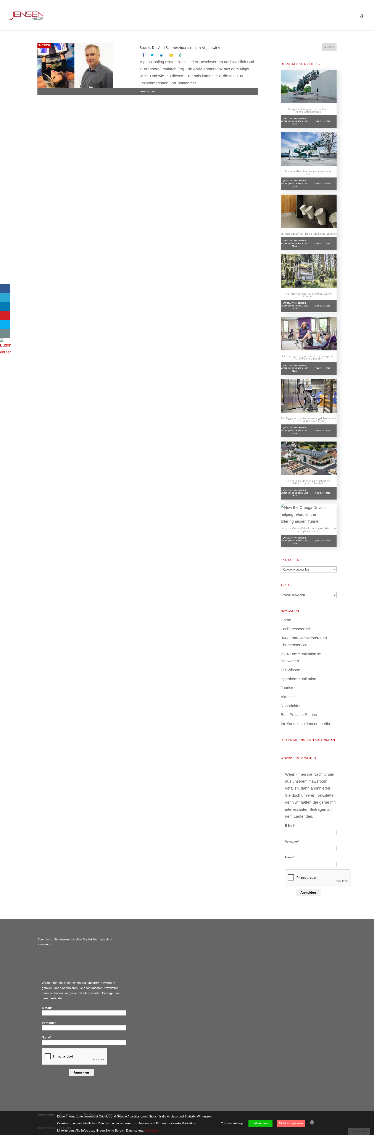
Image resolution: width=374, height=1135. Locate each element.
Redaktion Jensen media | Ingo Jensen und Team (294, 121)
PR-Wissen (290, 670)
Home (286, 620)
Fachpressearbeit (296, 629)
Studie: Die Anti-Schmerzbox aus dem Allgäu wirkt (180, 47)
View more (152, 1130)
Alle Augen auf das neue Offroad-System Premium (308, 295)
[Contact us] (5, 333)
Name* (289, 857)
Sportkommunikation (298, 679)
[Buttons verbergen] (5, 352)
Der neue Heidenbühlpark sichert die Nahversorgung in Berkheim (308, 482)
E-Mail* (290, 825)
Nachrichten (291, 706)
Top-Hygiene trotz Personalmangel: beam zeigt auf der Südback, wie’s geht (308, 419)
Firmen (45, 45)
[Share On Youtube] (5, 315)
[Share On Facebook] (5, 288)
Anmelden (308, 892)
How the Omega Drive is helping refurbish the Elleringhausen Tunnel (309, 530)
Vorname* (292, 841)
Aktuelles (289, 697)
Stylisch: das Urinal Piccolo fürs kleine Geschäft (309, 233)
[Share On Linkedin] (5, 306)
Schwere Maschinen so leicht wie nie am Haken (308, 172)
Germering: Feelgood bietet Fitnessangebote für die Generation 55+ (308, 357)
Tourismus (289, 688)
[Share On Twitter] (5, 297)
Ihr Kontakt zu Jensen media (305, 724)
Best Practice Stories (299, 715)
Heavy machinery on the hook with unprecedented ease (308, 110)
